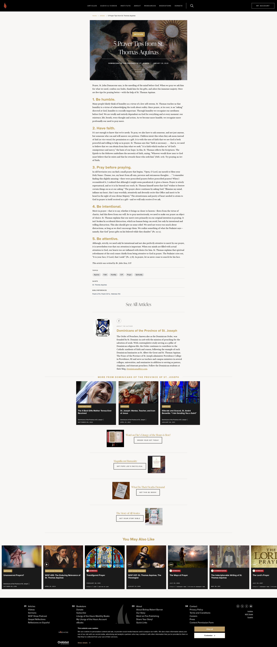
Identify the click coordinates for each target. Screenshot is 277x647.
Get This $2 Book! (148, 492)
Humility (113, 275)
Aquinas (96, 275)
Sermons (32, 612)
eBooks (79, 622)
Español (250, 617)
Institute (125, 6)
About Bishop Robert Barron (149, 609)
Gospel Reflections (36, 619)
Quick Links (141, 622)
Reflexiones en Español (39, 622)
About (137, 6)
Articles (92, 6)
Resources (150, 6)
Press (192, 619)
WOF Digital (249, 614)
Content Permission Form (202, 622)
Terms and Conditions (200, 612)
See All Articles (138, 304)
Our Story (140, 612)
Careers (193, 616)
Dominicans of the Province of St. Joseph (128, 63)
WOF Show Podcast (37, 616)
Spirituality (139, 275)
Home (94, 15)
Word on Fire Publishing (147, 616)
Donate (179, 6)
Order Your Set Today (148, 440)
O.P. (121, 275)
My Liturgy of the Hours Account (91, 619)
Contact (193, 606)
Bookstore (165, 6)
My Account (263, 6)
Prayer (129, 275)
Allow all (209, 629)
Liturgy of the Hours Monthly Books (93, 616)
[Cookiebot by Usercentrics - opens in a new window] (63, 642)
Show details (83, 643)
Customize (208, 635)
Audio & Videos (108, 6)
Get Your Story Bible (129, 518)
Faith (105, 275)
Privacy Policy (196, 609)
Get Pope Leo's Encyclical (130, 466)
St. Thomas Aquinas (99, 285)
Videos (31, 609)
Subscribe (81, 612)
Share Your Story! (144, 619)
